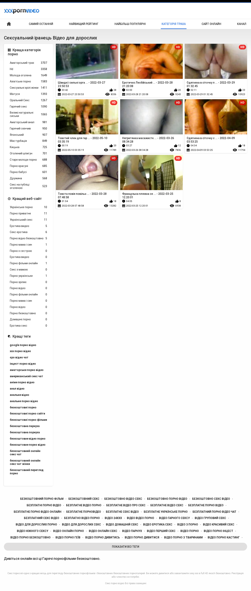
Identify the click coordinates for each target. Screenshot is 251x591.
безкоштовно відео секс (123, 498)
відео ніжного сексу (32, 531)
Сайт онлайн (211, 23)
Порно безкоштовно (28, 313)
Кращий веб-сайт (27, 199)
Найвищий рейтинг (83, 23)
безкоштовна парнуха (25, 426)
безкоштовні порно (23, 407)
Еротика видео (28, 226)
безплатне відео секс (166, 505)
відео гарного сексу (174, 518)
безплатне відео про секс (126, 505)
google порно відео (23, 345)
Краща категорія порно (24, 52)
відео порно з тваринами (183, 537)
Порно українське (28, 275)
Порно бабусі (28, 172)
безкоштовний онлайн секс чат (25, 452)
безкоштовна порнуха (25, 432)
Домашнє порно (28, 319)
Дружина (28, 178)
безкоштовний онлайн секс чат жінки (25, 462)
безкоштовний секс (83, 498)
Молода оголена (28, 75)
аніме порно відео (22, 382)
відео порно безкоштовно (30, 537)
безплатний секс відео (41, 518)
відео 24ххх (113, 518)
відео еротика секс (157, 524)
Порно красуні (28, 166)
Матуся (28, 94)
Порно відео (28, 288)
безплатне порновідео (83, 511)
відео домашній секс (122, 524)
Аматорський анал (28, 122)
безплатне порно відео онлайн (37, 511)
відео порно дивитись (102, 537)
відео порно (189, 531)
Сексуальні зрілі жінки (28, 87)
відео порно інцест (218, 531)
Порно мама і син (28, 244)
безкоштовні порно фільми (28, 419)
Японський (28, 134)
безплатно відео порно (82, 518)
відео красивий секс (218, 524)
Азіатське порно (28, 81)
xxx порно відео (20, 351)
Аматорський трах (28, 62)
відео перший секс (161, 531)
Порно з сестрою (28, 250)
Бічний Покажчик (9, 24)
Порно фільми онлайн (28, 263)
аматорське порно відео (27, 370)
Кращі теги (22, 336)
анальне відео (19, 394)
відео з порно (187, 524)
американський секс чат (26, 376)
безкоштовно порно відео (167, 498)
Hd (28, 69)
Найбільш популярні (130, 23)
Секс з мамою (28, 269)
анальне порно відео (24, 401)
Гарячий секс (28, 106)
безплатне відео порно (83, 505)
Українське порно (28, 207)
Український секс (28, 219)
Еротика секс (28, 325)
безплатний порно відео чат (214, 511)
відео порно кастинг (224, 537)
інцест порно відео (23, 363)
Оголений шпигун (28, 153)
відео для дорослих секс (81, 524)
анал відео (17, 388)
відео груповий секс (210, 518)
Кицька (28, 147)
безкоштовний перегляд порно (27, 471)
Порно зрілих (28, 282)
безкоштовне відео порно (27, 438)
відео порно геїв (67, 537)
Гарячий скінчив (28, 128)
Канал (241, 23)
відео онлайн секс (103, 531)
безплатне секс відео (122, 511)
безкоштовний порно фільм (42, 498)
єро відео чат (19, 357)
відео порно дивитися (142, 537)
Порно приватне (28, 213)
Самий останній (41, 23)
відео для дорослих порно (36, 524)
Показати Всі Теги (125, 546)
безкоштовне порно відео (27, 444)
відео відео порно (140, 518)
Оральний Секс (28, 100)
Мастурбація (28, 140)
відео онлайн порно (68, 531)
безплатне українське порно (166, 511)
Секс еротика (28, 232)
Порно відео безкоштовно (28, 238)
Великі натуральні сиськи (28, 114)
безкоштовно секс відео (211, 498)
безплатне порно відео (206, 505)
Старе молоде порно (28, 159)
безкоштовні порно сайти (27, 413)
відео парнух (132, 531)
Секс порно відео (114, 583)
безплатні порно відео (44, 505)
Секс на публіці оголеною (28, 186)
